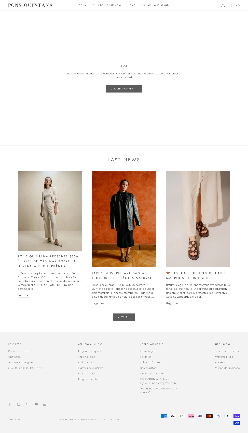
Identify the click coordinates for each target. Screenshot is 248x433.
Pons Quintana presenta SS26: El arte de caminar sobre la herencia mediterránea (49, 261)
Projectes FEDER (223, 357)
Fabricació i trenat (151, 362)
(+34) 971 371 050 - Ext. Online (25, 368)
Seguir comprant (124, 88)
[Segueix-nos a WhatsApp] (45, 404)
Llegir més (24, 295)
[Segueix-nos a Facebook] (9, 404)
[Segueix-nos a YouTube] (36, 404)
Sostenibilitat (148, 368)
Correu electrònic (18, 351)
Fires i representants (226, 351)
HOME (131, 5)
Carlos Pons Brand (151, 373)
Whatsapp (14, 357)
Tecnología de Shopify (104, 419)
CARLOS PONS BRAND (155, 5)
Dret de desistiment (90, 373)
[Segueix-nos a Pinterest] (27, 404)
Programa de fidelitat (91, 379)
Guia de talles (86, 357)
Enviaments (85, 362)
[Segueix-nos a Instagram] (18, 404)
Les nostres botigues (20, 362)
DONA (82, 5)
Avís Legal (220, 362)
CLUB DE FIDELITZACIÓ (107, 5)
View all (124, 317)
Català (12, 419)
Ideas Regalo (148, 351)
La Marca (145, 357)
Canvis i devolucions (90, 368)
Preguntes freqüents (90, 351)
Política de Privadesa (227, 368)
